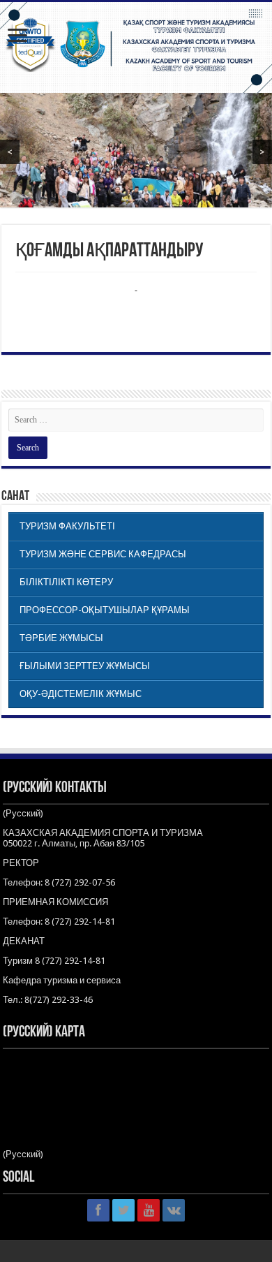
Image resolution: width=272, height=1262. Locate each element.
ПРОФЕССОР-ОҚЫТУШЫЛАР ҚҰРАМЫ (105, 610)
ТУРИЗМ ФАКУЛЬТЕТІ (67, 526)
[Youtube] (148, 1210)
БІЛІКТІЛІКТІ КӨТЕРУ (66, 582)
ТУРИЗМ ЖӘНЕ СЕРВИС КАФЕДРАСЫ (103, 554)
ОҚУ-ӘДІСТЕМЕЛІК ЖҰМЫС (81, 694)
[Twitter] (123, 1210)
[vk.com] (174, 1210)
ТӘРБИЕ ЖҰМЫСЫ (61, 638)
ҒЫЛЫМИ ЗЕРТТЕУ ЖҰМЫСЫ (85, 666)
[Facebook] (98, 1210)
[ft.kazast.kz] (136, 47)
